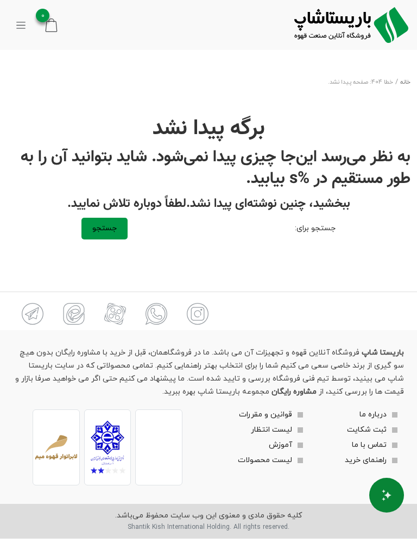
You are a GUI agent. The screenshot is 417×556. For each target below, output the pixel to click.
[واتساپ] (156, 314)
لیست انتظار (271, 430)
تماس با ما (369, 445)
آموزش (280, 445)
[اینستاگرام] (197, 314)
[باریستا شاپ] (351, 25)
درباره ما (373, 414)
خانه (405, 82)
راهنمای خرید (366, 460)
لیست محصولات (265, 460)
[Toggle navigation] (21, 25)
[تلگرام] (32, 314)
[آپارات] (115, 314)
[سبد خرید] (51, 25)
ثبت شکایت (367, 430)
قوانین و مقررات (265, 414)
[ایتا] (74, 314)
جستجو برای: (315, 228)
